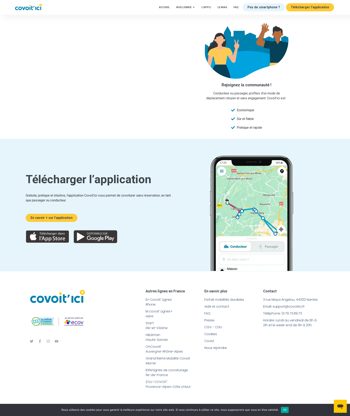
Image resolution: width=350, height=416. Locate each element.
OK (285, 409)
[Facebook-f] (40, 341)
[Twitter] (31, 341)
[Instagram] (48, 341)
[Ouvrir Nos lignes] (193, 7)
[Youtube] (56, 341)
